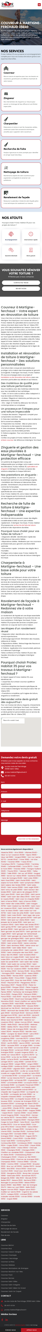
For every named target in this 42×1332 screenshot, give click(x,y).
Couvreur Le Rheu (7, 1262)
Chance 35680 (22, 1162)
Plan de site (5, 1235)
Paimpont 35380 (30, 994)
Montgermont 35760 (9, 1015)
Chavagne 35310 (28, 1150)
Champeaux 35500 (8, 1162)
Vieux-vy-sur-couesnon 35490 (12, 855)
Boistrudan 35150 (13, 1176)
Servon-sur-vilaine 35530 (16, 876)
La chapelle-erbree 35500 (23, 1089)
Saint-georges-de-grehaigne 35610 (20, 937)
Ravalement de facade (10, 1232)
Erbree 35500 (21, 1127)
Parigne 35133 (17, 994)
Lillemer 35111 (7, 1041)
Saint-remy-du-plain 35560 (11, 890)
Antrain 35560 (26, 1196)
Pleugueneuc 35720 (28, 983)
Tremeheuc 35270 (8, 864)
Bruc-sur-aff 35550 (14, 1166)
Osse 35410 (17, 997)
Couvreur (4, 1215)
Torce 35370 (27, 866)
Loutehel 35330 (27, 1036)
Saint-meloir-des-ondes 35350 (13, 904)
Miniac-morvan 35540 (23, 1022)
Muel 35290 (19, 1003)
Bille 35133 (20, 1178)
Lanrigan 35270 (7, 1062)
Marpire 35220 (18, 1031)
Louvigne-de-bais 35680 (10, 1036)
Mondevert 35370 (14, 1017)
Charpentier (5, 1222)
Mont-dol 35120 (24, 1015)
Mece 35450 (24, 1027)
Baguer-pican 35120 (27, 1189)
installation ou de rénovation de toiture (16, 377)
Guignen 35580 (35, 1110)
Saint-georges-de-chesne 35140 (20, 936)
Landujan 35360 (7, 1066)
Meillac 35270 (12, 1027)
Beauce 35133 (17, 1180)
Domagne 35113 (7, 1134)
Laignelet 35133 (19, 1069)
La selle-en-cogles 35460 (11, 1073)
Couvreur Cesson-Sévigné (11, 1252)
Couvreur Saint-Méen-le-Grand (13, 1288)
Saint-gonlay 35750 (8, 927)
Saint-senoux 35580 (15, 887)
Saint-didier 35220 (19, 948)
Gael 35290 (33, 1117)
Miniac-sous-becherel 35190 (12, 1020)
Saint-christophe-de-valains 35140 (17, 949)
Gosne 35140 (25, 1115)
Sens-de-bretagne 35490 (12, 878)
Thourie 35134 (12, 871)
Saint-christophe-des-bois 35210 (20, 952)
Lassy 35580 (19, 1062)
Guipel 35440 (7, 1113)
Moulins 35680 (6, 1006)
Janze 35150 (7, 1108)
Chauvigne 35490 (13, 1150)
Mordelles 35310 (19, 1006)
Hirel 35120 (11, 1110)
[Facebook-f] (2, 1320)
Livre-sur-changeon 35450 (24, 1041)
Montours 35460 (32, 1013)
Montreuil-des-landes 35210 (18, 1010)
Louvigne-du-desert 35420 (17, 1034)
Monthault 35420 (17, 1013)
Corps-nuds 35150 (8, 1141)
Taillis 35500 (12, 873)
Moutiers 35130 (7, 1003)
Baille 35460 (30, 1187)
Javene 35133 (6, 1106)
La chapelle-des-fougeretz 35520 (18, 1090)
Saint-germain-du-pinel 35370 (13, 931)
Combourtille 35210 (8, 1143)
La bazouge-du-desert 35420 (26, 1103)
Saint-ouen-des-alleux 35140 (18, 897)
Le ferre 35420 (12, 1059)
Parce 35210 (5, 994)
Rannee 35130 (18, 976)
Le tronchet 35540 (21, 1048)
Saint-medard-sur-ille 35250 (18, 906)
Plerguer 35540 (18, 987)
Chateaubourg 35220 (23, 1155)
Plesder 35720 (21, 985)
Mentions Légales (20, 1325)
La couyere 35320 (31, 1083)
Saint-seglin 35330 (31, 887)
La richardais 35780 (9, 1076)
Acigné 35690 (12, 1199)
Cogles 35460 (12, 1145)
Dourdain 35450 (19, 1131)
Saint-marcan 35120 (26, 908)
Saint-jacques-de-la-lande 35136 (18, 921)
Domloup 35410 (33, 1131)
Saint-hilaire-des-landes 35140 (27, 924)
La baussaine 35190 (20, 1106)
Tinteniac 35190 (19, 869)
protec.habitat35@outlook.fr (15, 1310)
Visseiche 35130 (7, 852)
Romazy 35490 (23, 971)
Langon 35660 (32, 1064)
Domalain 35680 (20, 1134)
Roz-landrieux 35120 (8, 971)
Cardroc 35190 (12, 1164)
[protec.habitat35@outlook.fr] (2, 1310)
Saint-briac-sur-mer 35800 (22, 959)
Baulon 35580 (6, 1185)
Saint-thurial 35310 (23, 880)
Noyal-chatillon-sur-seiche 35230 (28, 1001)
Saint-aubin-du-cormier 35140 (19, 964)
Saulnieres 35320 (34, 876)
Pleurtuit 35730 (13, 983)
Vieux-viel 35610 (7, 857)
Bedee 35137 (5, 1180)
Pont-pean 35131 (7, 980)
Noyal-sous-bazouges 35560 (26, 999)
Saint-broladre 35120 (27, 955)
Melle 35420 (12, 1024)
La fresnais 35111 (20, 1080)
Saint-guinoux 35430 (25, 927)
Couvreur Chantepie (9, 1255)
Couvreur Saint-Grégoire (10, 1285)
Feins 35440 (24, 1122)
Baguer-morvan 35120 (9, 1189)
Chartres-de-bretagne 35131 (27, 1159)
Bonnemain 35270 (29, 1176)
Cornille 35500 (30, 1138)
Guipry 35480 (22, 1110)
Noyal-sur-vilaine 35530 (32, 997)
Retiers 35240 (21, 973)
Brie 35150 (11, 1169)
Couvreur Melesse (8, 1265)
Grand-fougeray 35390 (10, 1115)
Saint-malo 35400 (14, 915)
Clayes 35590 (35, 1145)
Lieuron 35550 (24, 1043)
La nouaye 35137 (25, 1076)
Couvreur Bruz (6, 1248)
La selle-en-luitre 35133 (31, 1073)
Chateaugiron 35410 (8, 1157)
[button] (39, 4)
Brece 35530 (21, 1169)
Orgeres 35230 (8, 999)
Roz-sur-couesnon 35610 (16, 969)
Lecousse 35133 (13, 1045)
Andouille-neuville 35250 (10, 1196)
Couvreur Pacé (6, 1275)
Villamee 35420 (31, 852)
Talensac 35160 (25, 871)
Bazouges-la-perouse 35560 (12, 1182)
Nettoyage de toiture (9, 1229)
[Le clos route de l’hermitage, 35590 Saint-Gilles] (2, 1301)
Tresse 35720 (26, 862)
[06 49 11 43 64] (2, 1306)
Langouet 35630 (7, 1064)
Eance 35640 (33, 1127)
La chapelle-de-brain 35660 (21, 1094)
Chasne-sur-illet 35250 (27, 1157)
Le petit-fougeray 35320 (24, 1052)
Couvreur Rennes (7, 1278)
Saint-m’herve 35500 (9, 901)
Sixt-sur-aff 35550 (25, 873)
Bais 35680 (17, 1185)
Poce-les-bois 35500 (23, 980)
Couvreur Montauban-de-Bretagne (14, 1268)
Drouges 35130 (18, 1129)
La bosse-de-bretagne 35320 (25, 1101)
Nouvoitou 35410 (7, 1001)
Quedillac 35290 (7, 978)
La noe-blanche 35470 (16, 1078)
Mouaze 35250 (32, 1006)
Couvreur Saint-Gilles (9, 1281)
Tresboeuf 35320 (23, 864)
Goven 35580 (32, 1113)
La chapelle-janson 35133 (10, 1087)
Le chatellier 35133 (27, 1059)
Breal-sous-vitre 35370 (23, 1171)
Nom (3, 782)
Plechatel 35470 (31, 990)
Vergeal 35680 (20, 857)
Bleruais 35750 (31, 1178)
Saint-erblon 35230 (14, 943)
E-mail (3, 801)
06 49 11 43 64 (9, 1305)
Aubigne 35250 (13, 1194)
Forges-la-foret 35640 (10, 1122)
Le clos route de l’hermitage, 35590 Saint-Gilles (22, 1301)
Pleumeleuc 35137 (8, 985)
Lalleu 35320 (7, 1069)
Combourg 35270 (23, 1141)
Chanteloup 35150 (8, 1159)
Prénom (4, 792)
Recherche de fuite (8, 1225)
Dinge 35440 (19, 1136)
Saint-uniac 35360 (31, 878)
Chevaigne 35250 (9, 1148)
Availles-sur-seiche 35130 (10, 1192)
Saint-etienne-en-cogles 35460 (14, 941)
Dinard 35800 (6, 1138)
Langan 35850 (20, 1064)
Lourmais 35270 (22, 1038)
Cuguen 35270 (31, 1136)
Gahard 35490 (6, 1120)
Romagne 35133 (8, 973)
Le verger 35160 (26, 1045)
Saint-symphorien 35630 (29, 883)
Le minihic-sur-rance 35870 (19, 1053)
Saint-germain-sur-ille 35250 (25, 929)
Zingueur (4, 1219)
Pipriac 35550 (6, 992)
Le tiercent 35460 (22, 1050)
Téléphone (5, 811)
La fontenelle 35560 (14, 1083)
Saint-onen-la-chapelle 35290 (27, 899)
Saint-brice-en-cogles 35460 (12, 957)
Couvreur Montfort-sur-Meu (12, 1271)
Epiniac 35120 (6, 1129)
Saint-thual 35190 (7, 880)
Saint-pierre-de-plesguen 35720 (24, 892)
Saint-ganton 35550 (33, 938)
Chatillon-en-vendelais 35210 (12, 1152)
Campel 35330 (25, 1164)
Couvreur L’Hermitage (9, 1258)
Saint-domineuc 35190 (15, 945)
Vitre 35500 (18, 852)
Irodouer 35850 (35, 1106)
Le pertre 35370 (28, 1055)
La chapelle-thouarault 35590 (27, 1085)
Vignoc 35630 (31, 855)
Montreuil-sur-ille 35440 (10, 1008)
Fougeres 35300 (20, 1120)
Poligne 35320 (31, 978)
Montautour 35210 (29, 1017)
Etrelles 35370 (6, 1124)
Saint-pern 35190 (22, 894)
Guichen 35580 (20, 1113)
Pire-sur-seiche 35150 (15, 990)
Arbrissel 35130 (26, 1194)
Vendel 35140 (12, 859)
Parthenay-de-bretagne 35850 (25, 992)
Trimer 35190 (24, 859)
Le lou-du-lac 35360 (19, 1057)
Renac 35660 (6, 976)
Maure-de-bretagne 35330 (17, 1029)
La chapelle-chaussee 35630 (18, 1095)
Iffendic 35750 (18, 1108)
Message (4, 820)
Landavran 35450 (21, 1066)
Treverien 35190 (14, 862)
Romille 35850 (33, 969)
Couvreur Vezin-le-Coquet (11, 1291)
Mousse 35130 (30, 1003)
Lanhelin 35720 (31, 1062)
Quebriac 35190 (31, 976)
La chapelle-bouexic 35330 (25, 1099)
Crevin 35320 (18, 1138)
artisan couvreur (7, 440)
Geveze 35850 (21, 1117)
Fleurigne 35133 (33, 1120)
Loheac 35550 (34, 1038)
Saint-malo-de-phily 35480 (18, 913)
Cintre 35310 (24, 1145)
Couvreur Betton (7, 1245)
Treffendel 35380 (14, 866)
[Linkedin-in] (6, 1320)
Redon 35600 (33, 973)
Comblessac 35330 (24, 1143)
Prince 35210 (19, 978)
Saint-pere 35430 (8, 894)
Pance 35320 (6, 997)
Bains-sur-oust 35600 (16, 1187)
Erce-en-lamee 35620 (22, 1124)
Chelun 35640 (22, 1148)
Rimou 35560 (36, 971)
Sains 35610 (24, 966)
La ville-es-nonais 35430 (29, 1071)
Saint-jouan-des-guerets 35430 (19, 917)
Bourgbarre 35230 (14, 1173)
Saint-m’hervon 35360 (27, 901)
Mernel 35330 (23, 1024)
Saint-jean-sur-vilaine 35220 (18, 920)
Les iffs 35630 (12, 1043)
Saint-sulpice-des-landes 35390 (13, 885)
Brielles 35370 (28, 1166)
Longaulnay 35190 (7, 1038)
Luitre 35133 (34, 1034)
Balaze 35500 (30, 1182)
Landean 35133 (35, 1066)
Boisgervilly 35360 (8, 1178)
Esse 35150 (35, 1122)
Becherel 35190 (30, 1180)
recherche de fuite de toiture (24, 525)
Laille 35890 (30, 1069)
